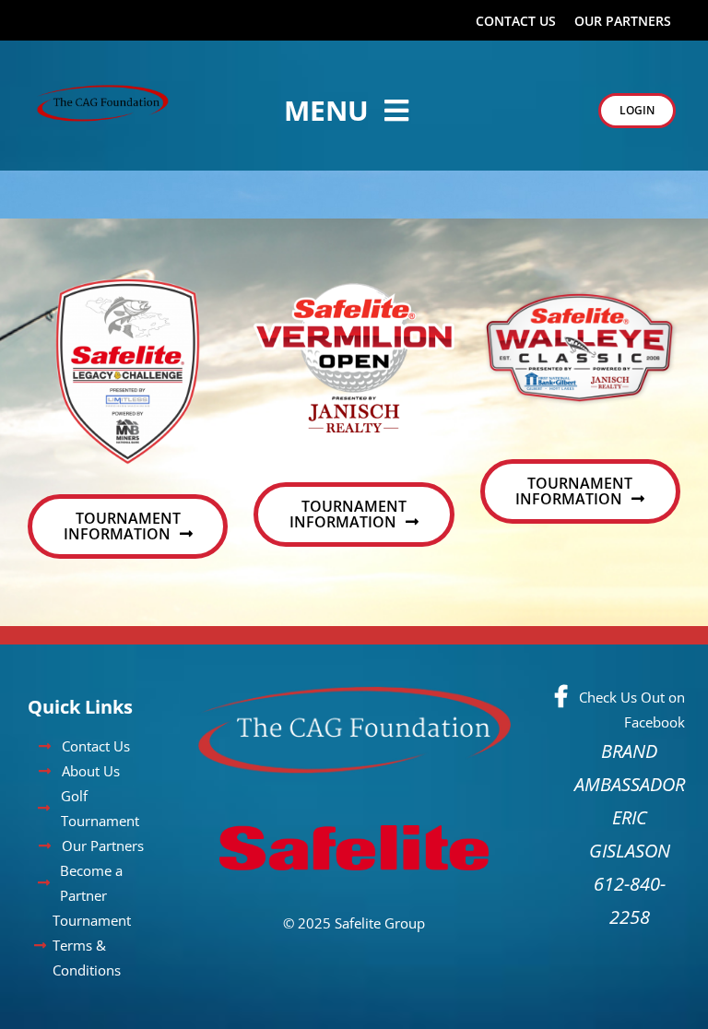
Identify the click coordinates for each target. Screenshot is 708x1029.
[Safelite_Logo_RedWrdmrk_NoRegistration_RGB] (354, 813)
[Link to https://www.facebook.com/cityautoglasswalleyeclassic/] (561, 696)
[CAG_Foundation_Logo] (102, 91)
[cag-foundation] (354, 695)
